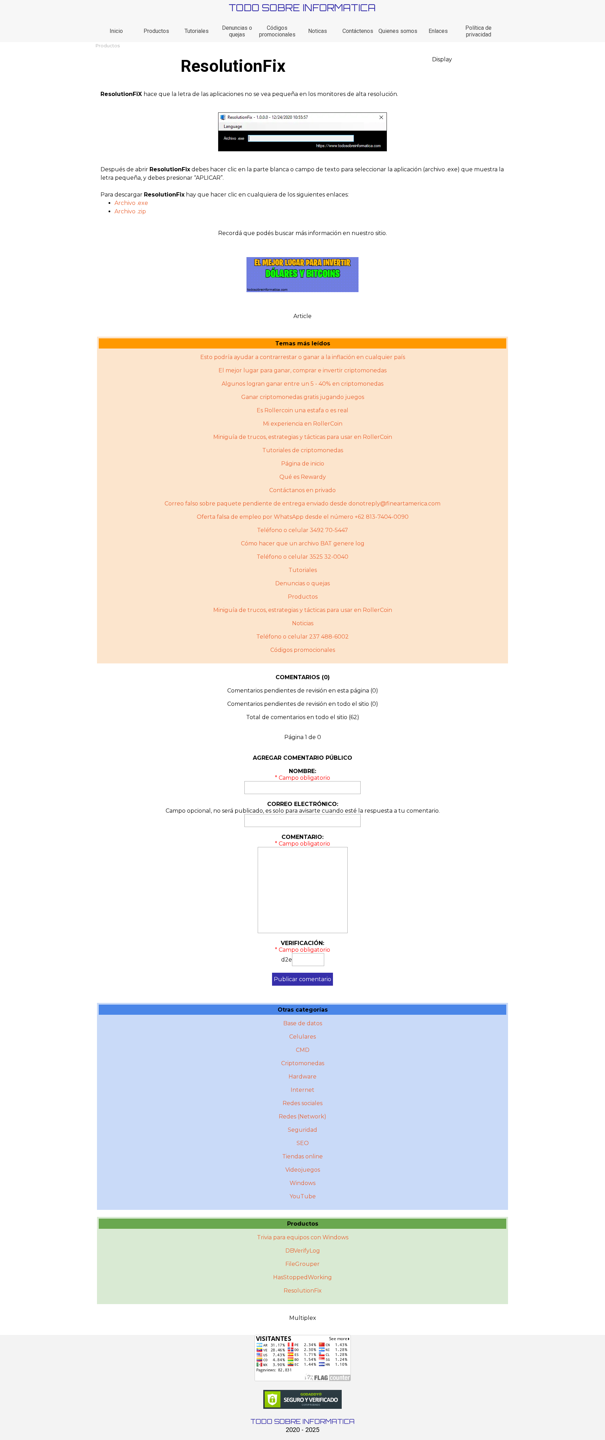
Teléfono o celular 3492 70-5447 (302, 530)
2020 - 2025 (302, 1430)
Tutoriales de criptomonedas (302, 450)
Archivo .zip (130, 211)
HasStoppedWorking (302, 1277)
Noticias (302, 623)
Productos (156, 31)
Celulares (302, 1036)
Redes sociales (302, 1103)
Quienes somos (397, 31)
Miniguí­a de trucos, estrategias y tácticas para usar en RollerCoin (302, 610)
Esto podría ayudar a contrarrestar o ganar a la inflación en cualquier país (302, 357)
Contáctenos (357, 31)
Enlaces (438, 31)
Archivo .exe (131, 203)
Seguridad (302, 1129)
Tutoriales (197, 31)
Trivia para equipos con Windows (302, 1237)
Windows (302, 1183)
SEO (303, 1143)
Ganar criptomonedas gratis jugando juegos (302, 397)
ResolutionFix (303, 1290)
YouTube (303, 1196)
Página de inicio (302, 463)
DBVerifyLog (302, 1250)
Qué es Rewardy (302, 477)
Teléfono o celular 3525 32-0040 (302, 556)
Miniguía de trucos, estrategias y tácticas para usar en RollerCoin (302, 437)
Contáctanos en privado (302, 490)
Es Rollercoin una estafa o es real (302, 410)
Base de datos (302, 1023)
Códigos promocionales (277, 31)
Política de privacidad (478, 31)
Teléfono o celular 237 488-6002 (302, 636)
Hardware (302, 1076)
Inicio (116, 31)
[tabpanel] (302, 94)
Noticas (317, 31)
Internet (302, 1090)
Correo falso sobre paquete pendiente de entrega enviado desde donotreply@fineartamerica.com (302, 503)
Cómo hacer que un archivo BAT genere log (302, 543)
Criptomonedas (302, 1063)
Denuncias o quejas (237, 31)
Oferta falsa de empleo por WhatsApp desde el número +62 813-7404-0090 (303, 517)
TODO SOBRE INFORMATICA (302, 7)
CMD (303, 1050)
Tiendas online (302, 1156)
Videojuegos (302, 1169)
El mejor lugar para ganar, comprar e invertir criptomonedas (302, 370)
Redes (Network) (302, 1116)
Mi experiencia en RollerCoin (302, 423)
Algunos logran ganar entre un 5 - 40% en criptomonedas (302, 383)
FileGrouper (302, 1264)
